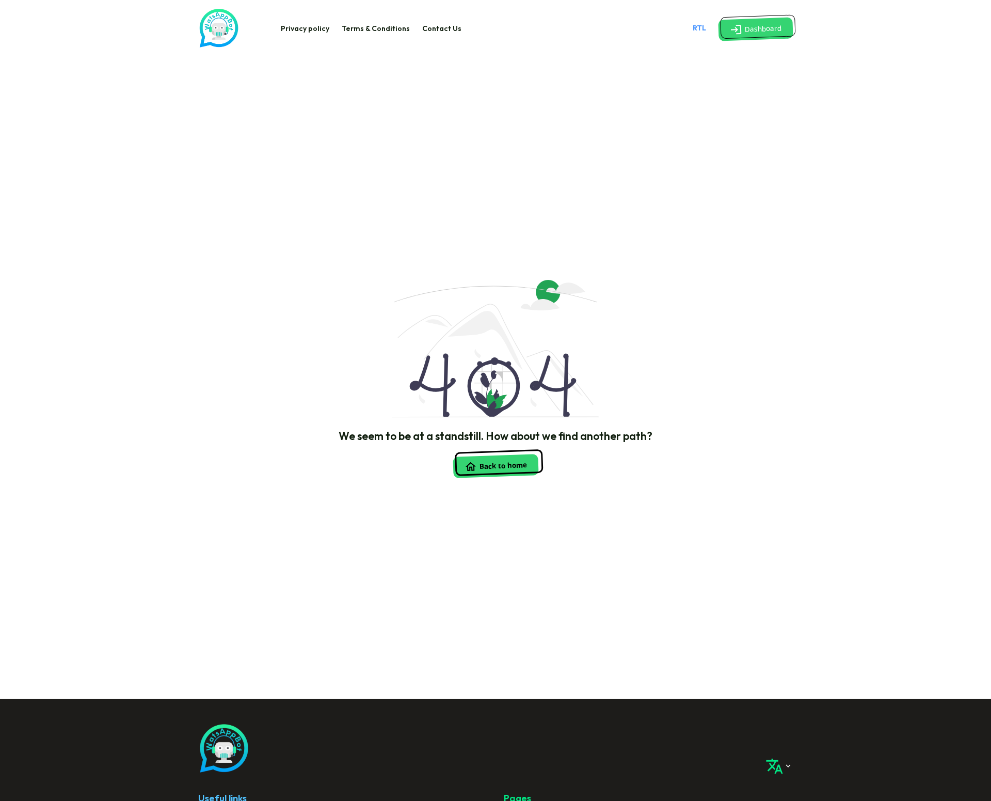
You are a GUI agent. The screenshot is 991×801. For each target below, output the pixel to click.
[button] (755, 29)
